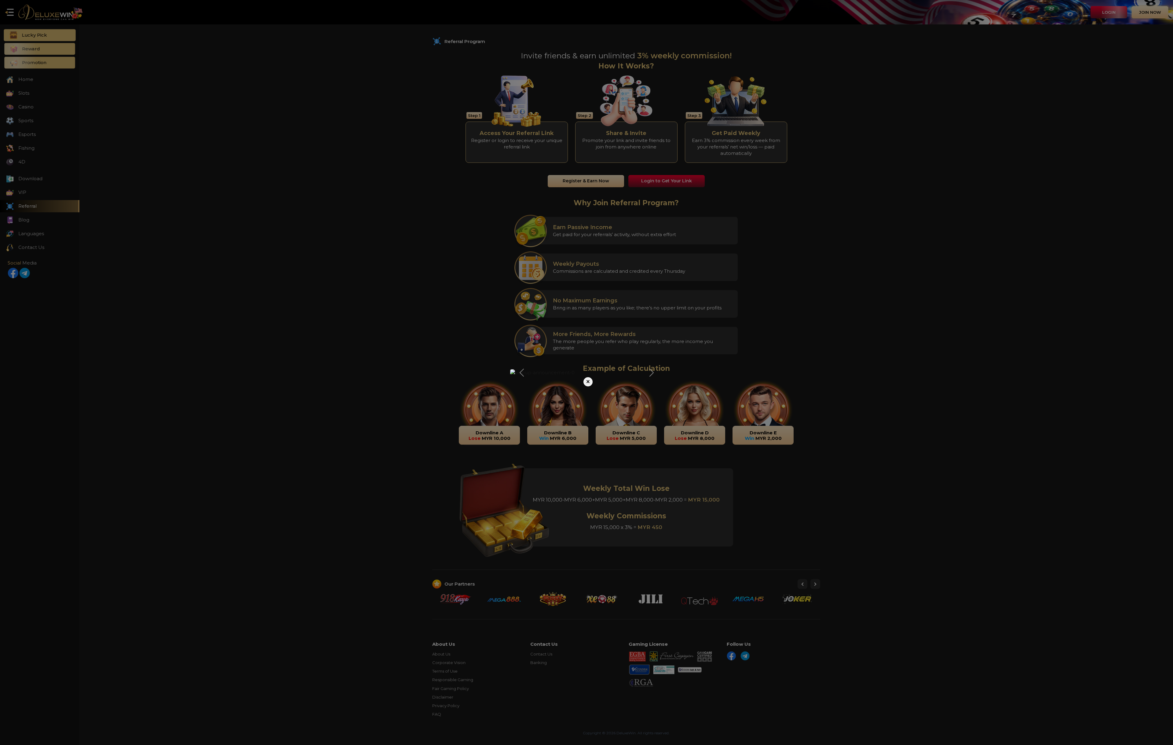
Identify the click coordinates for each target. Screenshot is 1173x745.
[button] (521, 372)
